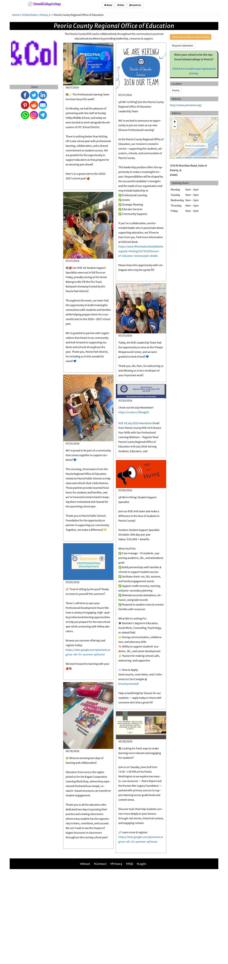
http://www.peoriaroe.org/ (186, 105)
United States (30, 14)
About (85, 863)
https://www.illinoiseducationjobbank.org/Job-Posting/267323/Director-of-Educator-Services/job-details (141, 251)
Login (142, 863)
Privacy (117, 863)
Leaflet (179, 157)
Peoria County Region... (196, 145)
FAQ (130, 863)
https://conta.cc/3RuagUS (133, 412)
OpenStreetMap (200, 157)
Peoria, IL (45, 14)
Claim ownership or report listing (190, 36)
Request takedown (182, 45)
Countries (136, 5)
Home (109, 5)
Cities (121, 5)
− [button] (175, 127)
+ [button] (175, 122)
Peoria (175, 90)
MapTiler (188, 157)
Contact (101, 863)
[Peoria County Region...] (195, 139)
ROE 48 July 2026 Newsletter (135, 423)
